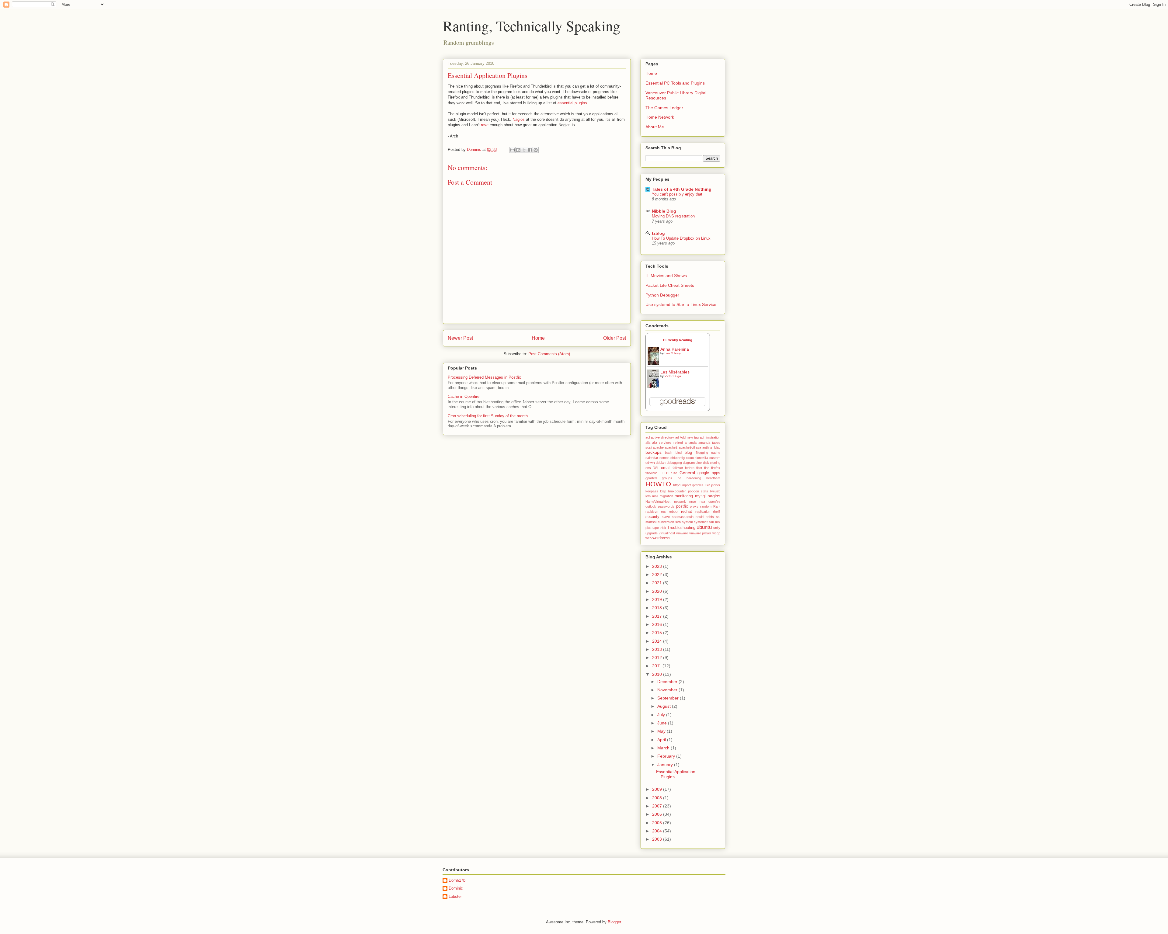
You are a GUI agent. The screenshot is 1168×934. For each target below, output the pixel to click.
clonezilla (701, 458)
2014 (657, 641)
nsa (702, 501)
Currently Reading (677, 340)
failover (678, 468)
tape (655, 527)
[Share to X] (524, 150)
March (664, 747)
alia (647, 442)
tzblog (658, 233)
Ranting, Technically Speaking (531, 25)
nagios (713, 495)
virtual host (667, 533)
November (668, 689)
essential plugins (572, 103)
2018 (657, 607)
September (668, 698)
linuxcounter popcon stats (688, 491)
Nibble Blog (664, 211)
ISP (707, 485)
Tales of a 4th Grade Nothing (681, 189)
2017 (657, 616)
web (648, 538)
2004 (657, 830)
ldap (663, 491)
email (665, 468)
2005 (657, 822)
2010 (657, 674)
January (665, 764)
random (705, 506)
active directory (662, 437)
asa (698, 447)
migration (666, 496)
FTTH (664, 473)
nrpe (692, 501)
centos (664, 458)
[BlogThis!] (518, 150)
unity (716, 527)
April (662, 739)
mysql (700, 496)
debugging (674, 462)
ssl (718, 517)
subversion (666, 522)
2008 (657, 797)
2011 (657, 665)
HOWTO (658, 484)
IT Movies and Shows (666, 275)
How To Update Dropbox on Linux (681, 238)
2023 (657, 566)
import (686, 485)
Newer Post (460, 338)
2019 (657, 599)
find (706, 468)
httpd (676, 485)
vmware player (700, 533)
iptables (698, 485)
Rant (716, 506)
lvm (648, 496)
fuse (674, 473)
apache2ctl (687, 447)
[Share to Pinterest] (536, 150)
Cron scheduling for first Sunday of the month (488, 416)
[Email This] (512, 150)
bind (679, 452)
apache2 (671, 447)
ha (679, 478)
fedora (689, 468)
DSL (656, 468)
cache (715, 452)
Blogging (702, 452)
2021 (657, 582)
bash (668, 452)
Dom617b (457, 880)
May (662, 731)
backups (653, 452)
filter (699, 468)
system (687, 522)
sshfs (710, 517)
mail (655, 496)
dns (648, 468)
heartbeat (713, 478)
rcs (663, 511)
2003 (657, 839)
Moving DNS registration (673, 216)
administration (710, 437)
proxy (694, 506)
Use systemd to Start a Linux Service (680, 304)
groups (667, 478)
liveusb (715, 491)
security (652, 517)
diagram (689, 462)
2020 (657, 591)
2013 (657, 649)
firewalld (651, 473)
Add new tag (689, 437)
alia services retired (667, 442)
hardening (694, 478)
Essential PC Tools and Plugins (675, 83)
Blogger (614, 922)
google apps (708, 473)
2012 (657, 657)
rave (484, 125)
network (680, 501)
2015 (657, 632)
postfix (682, 506)
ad (677, 437)
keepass (651, 491)
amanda (691, 442)
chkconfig (677, 458)
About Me (654, 126)
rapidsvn (651, 511)
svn (678, 522)
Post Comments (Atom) (549, 354)
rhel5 (716, 511)
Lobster (455, 896)
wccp (716, 533)
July (661, 714)
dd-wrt (650, 462)
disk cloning (711, 462)
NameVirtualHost (657, 501)
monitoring (684, 496)
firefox (715, 468)
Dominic (456, 888)
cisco (690, 458)
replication (702, 511)
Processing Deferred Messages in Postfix (484, 377)
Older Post (614, 338)
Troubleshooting (681, 528)
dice (699, 462)
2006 (657, 814)
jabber (715, 485)
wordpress (661, 538)
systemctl (701, 522)
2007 (657, 806)
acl (647, 437)
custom (714, 458)
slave (666, 517)
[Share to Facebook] (530, 150)
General (687, 472)
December (668, 681)
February (666, 756)
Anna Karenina (674, 349)
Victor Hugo (673, 376)
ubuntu (704, 527)
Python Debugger (662, 295)
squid (700, 517)
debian (661, 462)
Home (538, 338)
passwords (666, 506)
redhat (686, 511)
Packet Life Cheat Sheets (669, 285)
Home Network (659, 117)
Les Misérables (675, 372)
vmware (682, 533)
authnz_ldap (711, 447)
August (664, 706)
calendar (651, 458)
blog (688, 452)
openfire (714, 501)
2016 (657, 624)
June (662, 722)
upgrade (651, 533)
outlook (650, 506)
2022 (657, 574)
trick (663, 527)
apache (658, 447)
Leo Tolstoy (673, 353)
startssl (650, 522)
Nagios (519, 119)
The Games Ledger (664, 107)
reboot (673, 511)
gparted (651, 478)
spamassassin (682, 517)
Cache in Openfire (463, 396)
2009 (657, 789)
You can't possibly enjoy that (677, 194)
